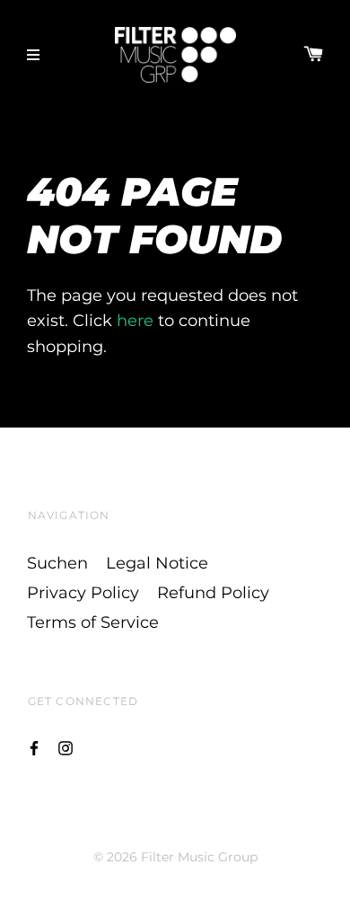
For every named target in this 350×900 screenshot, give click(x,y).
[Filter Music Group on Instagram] (65, 746)
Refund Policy (213, 593)
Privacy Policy (83, 593)
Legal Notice (157, 563)
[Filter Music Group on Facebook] (34, 746)
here (135, 321)
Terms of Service (93, 622)
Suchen (57, 563)
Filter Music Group (199, 857)
